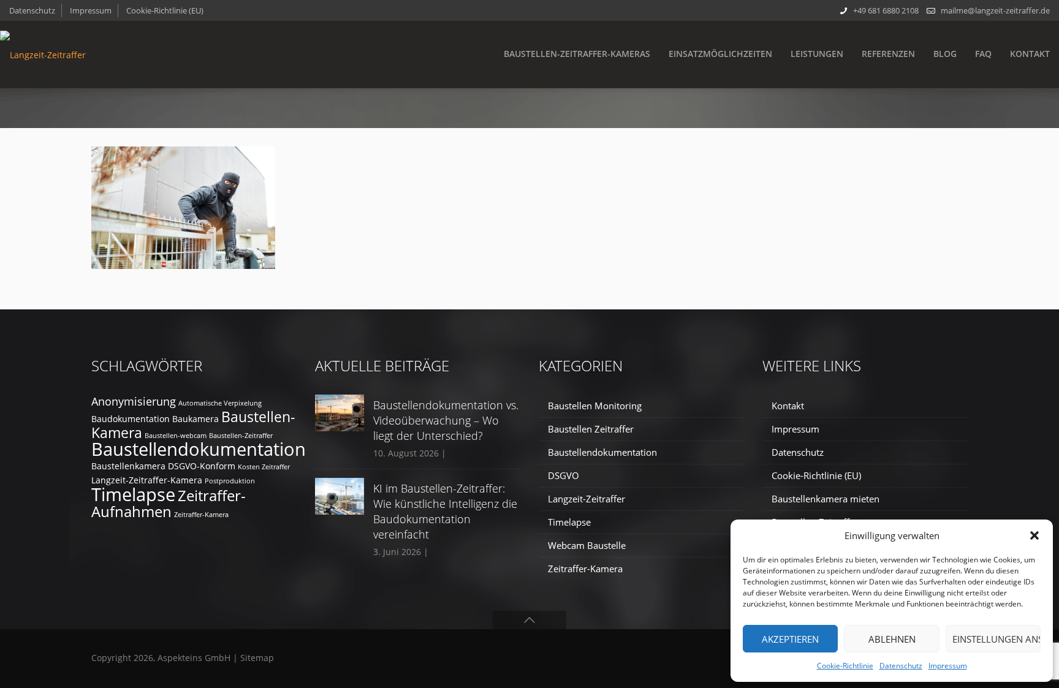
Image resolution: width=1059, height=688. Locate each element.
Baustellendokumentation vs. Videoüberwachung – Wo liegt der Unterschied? (445, 420)
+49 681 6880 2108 (886, 10)
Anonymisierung (133, 401)
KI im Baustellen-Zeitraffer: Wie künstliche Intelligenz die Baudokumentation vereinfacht (445, 511)
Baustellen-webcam (176, 435)
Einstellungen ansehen (996, 639)
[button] (1034, 535)
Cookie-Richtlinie (845, 665)
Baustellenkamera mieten (825, 499)
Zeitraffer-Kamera (201, 514)
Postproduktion (230, 481)
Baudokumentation (130, 419)
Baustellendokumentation (198, 449)
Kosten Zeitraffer (264, 467)
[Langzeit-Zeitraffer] (43, 54)
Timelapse (133, 494)
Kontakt (788, 405)
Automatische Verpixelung (220, 403)
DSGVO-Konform (201, 466)
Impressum (947, 665)
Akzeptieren (790, 639)
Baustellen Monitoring (595, 405)
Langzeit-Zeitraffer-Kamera (146, 480)
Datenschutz (900, 665)
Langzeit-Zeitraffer (586, 499)
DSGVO (563, 475)
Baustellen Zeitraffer (591, 429)
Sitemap (257, 657)
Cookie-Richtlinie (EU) (164, 10)
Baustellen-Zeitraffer (241, 435)
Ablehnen (892, 639)
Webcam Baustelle (587, 545)
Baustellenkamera (128, 466)
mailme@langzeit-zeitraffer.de (995, 10)
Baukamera (195, 419)
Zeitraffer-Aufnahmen (168, 503)
